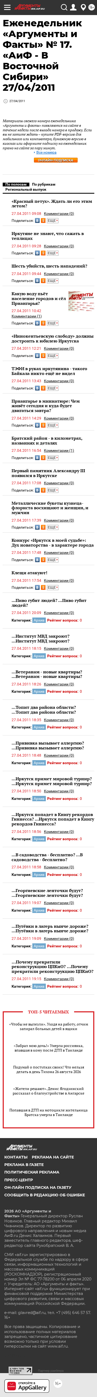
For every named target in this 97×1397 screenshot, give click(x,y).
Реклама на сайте (53, 1157)
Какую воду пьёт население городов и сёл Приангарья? (39, 298)
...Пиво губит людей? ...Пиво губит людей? (49, 602)
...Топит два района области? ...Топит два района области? (44, 709)
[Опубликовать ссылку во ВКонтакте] (37, 220)
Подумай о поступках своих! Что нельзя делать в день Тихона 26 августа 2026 (48, 1069)
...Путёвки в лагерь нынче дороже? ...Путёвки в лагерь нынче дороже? (50, 928)
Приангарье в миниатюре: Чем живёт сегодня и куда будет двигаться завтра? (46, 405)
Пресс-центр (18, 1180)
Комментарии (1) (27, 316)
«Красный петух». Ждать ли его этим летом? (52, 203)
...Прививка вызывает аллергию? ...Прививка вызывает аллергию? (48, 745)
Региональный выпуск (25, 189)
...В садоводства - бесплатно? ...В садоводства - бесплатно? (47, 857)
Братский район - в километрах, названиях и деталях (47, 440)
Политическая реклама (31, 1172)
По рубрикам (44, 184)
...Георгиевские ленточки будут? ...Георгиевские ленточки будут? (47, 892)
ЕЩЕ (52, 220)
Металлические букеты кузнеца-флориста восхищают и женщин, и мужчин (50, 507)
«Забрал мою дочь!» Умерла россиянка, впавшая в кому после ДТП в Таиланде (49, 1047)
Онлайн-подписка (55, 160)
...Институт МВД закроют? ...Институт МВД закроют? (41, 638)
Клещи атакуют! (29, 573)
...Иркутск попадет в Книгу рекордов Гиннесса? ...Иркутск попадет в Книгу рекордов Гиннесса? (53, 819)
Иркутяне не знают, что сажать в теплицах (48, 235)
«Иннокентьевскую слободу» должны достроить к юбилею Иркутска (52, 338)
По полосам (16, 184)
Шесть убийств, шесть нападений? (49, 266)
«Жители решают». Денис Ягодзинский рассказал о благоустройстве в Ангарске (48, 1090)
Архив (39, 620)
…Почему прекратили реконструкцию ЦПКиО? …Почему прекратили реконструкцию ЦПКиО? (52, 966)
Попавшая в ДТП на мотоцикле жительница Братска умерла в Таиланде (48, 1112)
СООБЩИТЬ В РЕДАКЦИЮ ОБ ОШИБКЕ (44, 1195)
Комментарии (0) (59, 213)
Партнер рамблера (51, 1370)
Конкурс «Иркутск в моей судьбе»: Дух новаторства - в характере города (53, 542)
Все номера (46, 152)
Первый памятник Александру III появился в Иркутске (48, 473)
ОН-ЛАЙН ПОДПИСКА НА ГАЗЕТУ (37, 1187)
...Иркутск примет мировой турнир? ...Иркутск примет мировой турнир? (52, 781)
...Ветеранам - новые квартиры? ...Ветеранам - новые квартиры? (47, 674)
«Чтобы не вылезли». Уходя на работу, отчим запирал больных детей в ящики (48, 1026)
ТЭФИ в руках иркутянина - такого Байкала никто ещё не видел (49, 371)
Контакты (15, 1157)
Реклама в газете (24, 1164)
